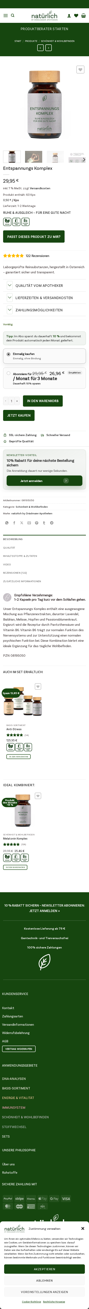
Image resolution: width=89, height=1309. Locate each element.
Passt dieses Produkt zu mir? (33, 236)
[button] (83, 1228)
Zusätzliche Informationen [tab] (22, 581)
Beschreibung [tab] (13, 539)
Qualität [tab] (9, 547)
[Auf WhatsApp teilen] (7, 522)
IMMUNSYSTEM (13, 1107)
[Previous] (10, 106)
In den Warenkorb (43, 401)
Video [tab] (7, 564)
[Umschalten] (10, 285)
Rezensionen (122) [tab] (15, 572)
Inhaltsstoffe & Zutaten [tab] (20, 555)
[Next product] (40, 47)
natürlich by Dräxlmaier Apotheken (31, 513)
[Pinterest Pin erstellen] (36, 522)
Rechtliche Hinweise (54, 1301)
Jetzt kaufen (19, 415)
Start (17, 40)
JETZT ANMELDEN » (44, 911)
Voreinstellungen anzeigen (44, 1292)
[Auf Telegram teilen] (51, 522)
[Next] (79, 106)
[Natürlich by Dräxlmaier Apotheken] (44, 15)
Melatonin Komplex (15, 838)
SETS (6, 1136)
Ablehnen (44, 1280)
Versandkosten (40, 188)
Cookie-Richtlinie (31, 1301)
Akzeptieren (44, 1269)
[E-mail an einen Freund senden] (29, 522)
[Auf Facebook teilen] (14, 522)
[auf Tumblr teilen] (44, 522)
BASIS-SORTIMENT (16, 1088)
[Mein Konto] (69, 15)
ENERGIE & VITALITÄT (18, 1098)
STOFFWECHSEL (14, 1127)
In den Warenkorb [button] (18, 756)
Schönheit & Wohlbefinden (58, 40)
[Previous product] (48, 47)
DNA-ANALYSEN (14, 1078)
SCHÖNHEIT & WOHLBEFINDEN (25, 1117)
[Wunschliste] (76, 15)
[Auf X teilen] (21, 522)
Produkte (31, 40)
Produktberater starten (44, 28)
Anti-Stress (14, 729)
